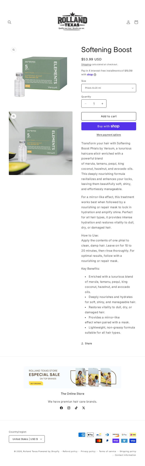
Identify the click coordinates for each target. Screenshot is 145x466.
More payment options (109, 134)
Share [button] (88, 343)
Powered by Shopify (48, 451)
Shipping (86, 64)
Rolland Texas (30, 451)
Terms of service (107, 451)
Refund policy (70, 451)
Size (83, 80)
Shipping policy (128, 451)
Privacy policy (88, 451)
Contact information (125, 455)
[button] (9, 22)
